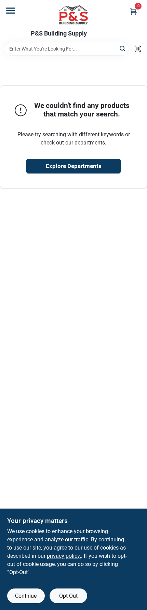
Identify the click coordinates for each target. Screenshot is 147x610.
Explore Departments (74, 166)
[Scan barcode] (138, 49)
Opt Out (68, 596)
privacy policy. (64, 556)
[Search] (123, 48)
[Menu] (10, 10)
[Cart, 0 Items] (133, 11)
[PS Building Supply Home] (73, 15)
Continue (26, 596)
